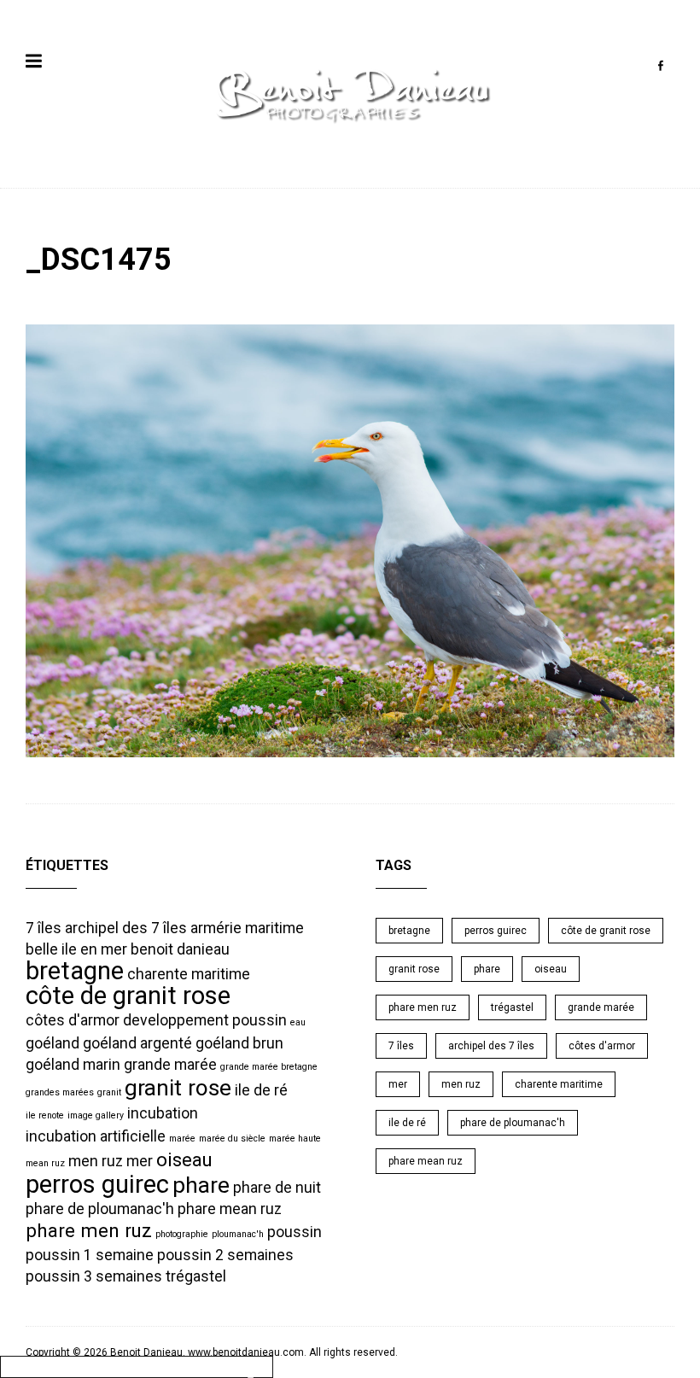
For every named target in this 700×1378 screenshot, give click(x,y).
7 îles (43, 928)
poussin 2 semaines (225, 1255)
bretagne (75, 971)
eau (298, 1022)
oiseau (184, 1159)
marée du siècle (232, 1138)
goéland (52, 1043)
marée (182, 1138)
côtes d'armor (73, 1020)
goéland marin (73, 1064)
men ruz (95, 1161)
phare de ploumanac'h (100, 1208)
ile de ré (261, 1090)
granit (109, 1092)
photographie (181, 1234)
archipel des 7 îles (126, 928)
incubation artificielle (96, 1136)
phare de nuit (277, 1187)
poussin (294, 1232)
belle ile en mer (76, 949)
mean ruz (45, 1163)
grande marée (170, 1064)
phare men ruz (89, 1230)
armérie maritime (247, 928)
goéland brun (239, 1043)
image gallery (95, 1115)
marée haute (295, 1138)
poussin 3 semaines (94, 1276)
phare (201, 1185)
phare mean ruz (230, 1208)
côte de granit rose (128, 995)
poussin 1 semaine (90, 1255)
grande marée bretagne (269, 1066)
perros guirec (97, 1184)
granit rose (178, 1087)
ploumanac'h (238, 1234)
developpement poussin (205, 1020)
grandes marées (60, 1092)
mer (139, 1161)
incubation (162, 1113)
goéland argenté (137, 1043)
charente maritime (188, 974)
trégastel (196, 1276)
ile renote (45, 1115)
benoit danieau (180, 949)
